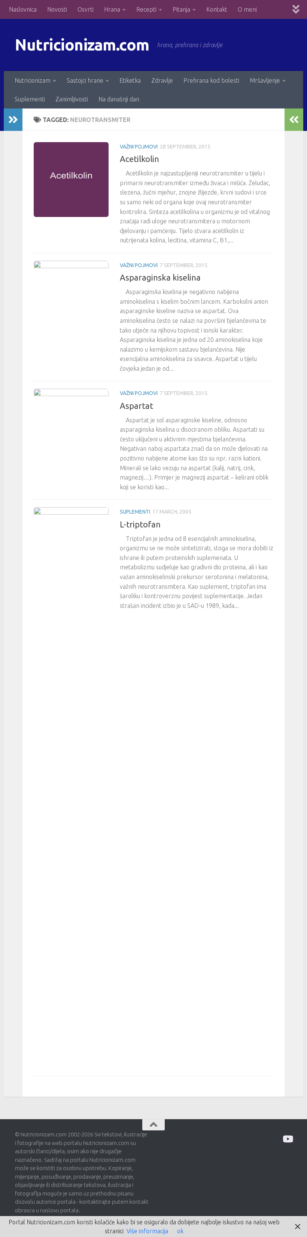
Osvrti (85, 9)
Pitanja (181, 9)
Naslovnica (23, 9)
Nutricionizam (33, 80)
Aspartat (136, 405)
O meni (247, 9)
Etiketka (130, 80)
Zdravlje (162, 80)
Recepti (146, 9)
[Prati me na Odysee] (287, 1138)
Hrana (112, 9)
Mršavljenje (265, 80)
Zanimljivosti (71, 99)
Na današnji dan (118, 99)
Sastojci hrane (85, 80)
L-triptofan (140, 524)
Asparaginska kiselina (160, 277)
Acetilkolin (139, 158)
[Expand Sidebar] (13, 119)
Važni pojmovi (139, 147)
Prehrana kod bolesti (211, 80)
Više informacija (147, 1231)
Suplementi (30, 99)
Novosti (57, 9)
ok (180, 1231)
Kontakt (216, 9)
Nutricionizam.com (82, 44)
